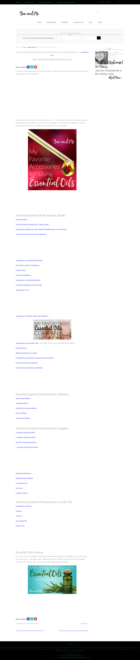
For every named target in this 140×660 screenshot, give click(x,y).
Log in (87, 657)
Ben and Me (29, 12)
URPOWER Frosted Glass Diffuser (26, 408)
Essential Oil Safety (22, 219)
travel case (19, 488)
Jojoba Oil (19, 511)
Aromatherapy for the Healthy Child (27, 343)
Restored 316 (79, 655)
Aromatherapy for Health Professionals (28, 280)
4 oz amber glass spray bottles (25, 432)
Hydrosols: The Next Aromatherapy (27, 363)
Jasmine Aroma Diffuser (23, 398)
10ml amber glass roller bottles (26, 437)
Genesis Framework (74, 657)
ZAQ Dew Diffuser (21, 413)
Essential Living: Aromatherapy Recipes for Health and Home (35, 358)
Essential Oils (21, 623)
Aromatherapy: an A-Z (22, 290)
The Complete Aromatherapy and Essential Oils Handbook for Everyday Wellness (41, 229)
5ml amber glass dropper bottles (26, 442)
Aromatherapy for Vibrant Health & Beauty (29, 260)
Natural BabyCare (21, 348)
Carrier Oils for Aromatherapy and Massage (29, 367)
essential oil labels (21, 493)
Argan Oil (19, 516)
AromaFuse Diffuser (22, 403)
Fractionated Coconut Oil (23, 506)
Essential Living (21, 270)
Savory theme (70, 655)
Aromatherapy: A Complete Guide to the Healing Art (32, 316)
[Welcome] (109, 66)
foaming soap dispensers (23, 473)
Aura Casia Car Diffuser (23, 418)
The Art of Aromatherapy (23, 275)
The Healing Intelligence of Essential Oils (29, 285)
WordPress (83, 657)
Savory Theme (63, 657)
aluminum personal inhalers (24, 478)
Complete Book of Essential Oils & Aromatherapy (31, 234)
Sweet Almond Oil (21, 521)
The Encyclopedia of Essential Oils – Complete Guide (32, 224)
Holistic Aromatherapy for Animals (26, 353)
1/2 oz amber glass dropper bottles (27, 447)
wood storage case (21, 483)
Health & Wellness (32, 623)
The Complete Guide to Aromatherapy (27, 265)
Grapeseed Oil (20, 525)
